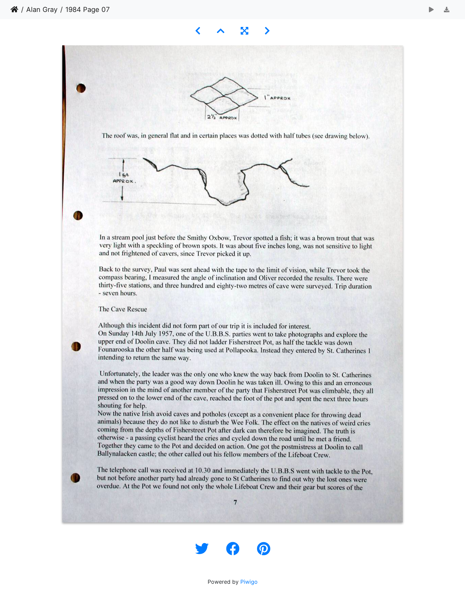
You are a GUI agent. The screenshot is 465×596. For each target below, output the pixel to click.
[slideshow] (431, 9)
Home (14, 9)
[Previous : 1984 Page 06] (198, 31)
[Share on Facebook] (234, 548)
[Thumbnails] (221, 31)
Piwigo (249, 581)
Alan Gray (42, 9)
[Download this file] (446, 9)
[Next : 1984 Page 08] (267, 31)
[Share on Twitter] (203, 548)
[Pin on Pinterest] (263, 548)
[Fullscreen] (244, 31)
